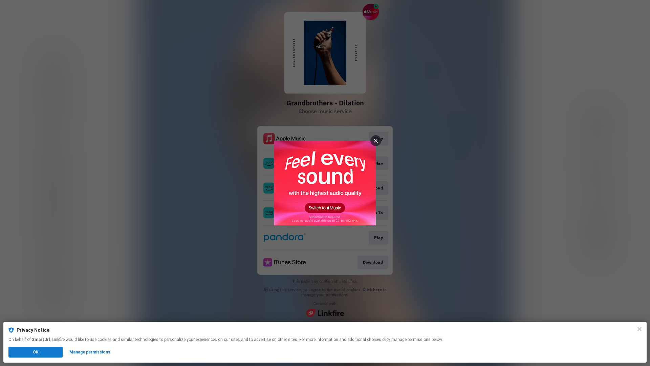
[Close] (639, 329)
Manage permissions (89, 352)
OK (35, 352)
